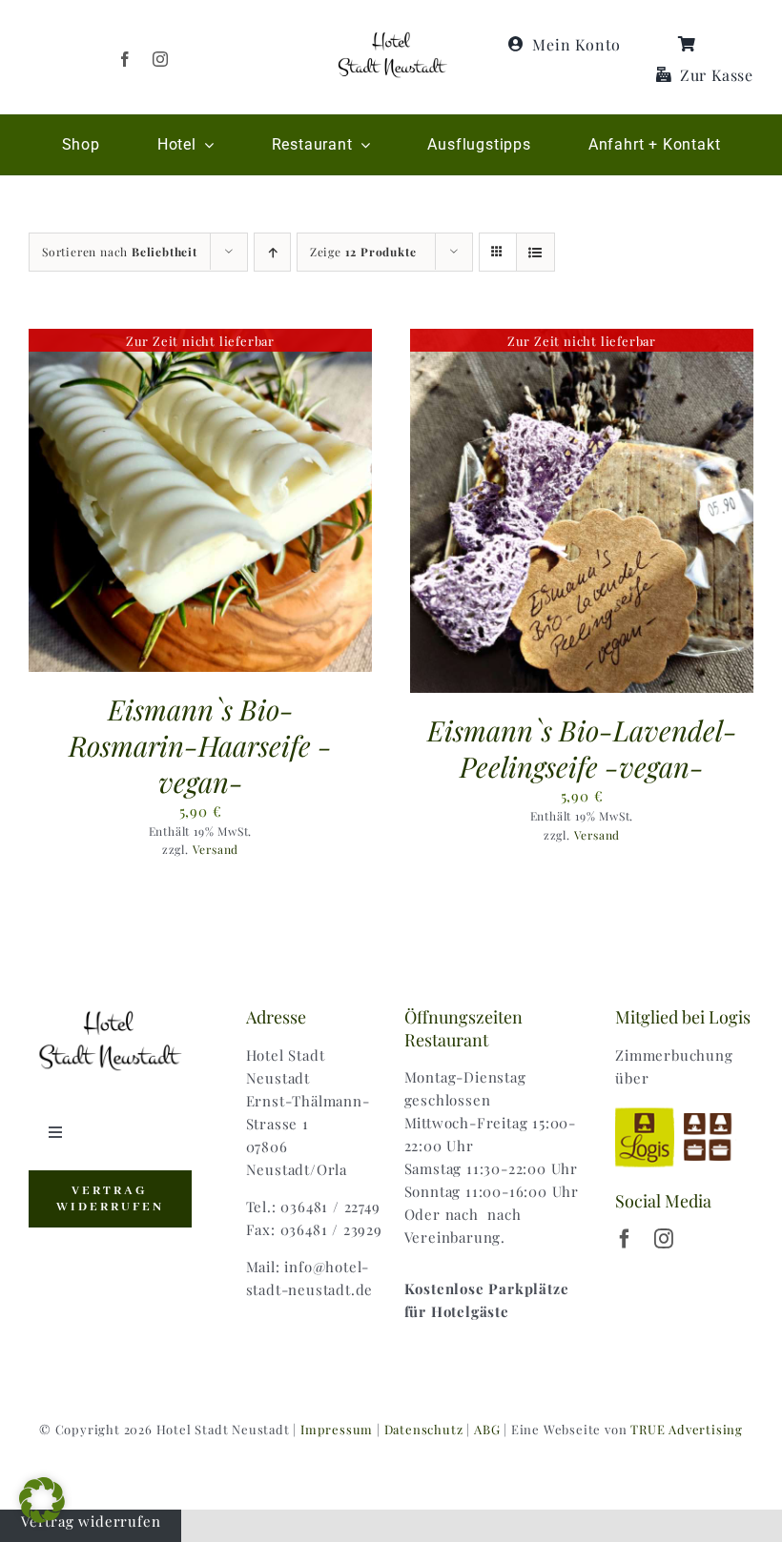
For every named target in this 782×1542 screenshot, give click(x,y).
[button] (42, 1500)
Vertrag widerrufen (90, 1521)
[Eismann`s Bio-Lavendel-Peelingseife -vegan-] (581, 340)
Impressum (336, 1429)
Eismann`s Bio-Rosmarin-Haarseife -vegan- (200, 745)
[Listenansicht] (535, 252)
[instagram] (161, 59)
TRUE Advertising (686, 1429)
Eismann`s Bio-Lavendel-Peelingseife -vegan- (582, 747)
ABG (487, 1429)
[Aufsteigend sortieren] (272, 252)
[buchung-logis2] (684, 1110)
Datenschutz (423, 1429)
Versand (216, 849)
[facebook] (125, 59)
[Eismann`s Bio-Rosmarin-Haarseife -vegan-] (200, 340)
